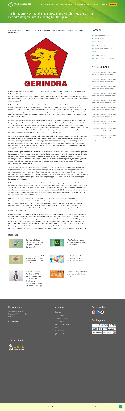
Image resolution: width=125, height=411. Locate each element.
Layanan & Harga (61, 318)
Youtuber (98, 52)
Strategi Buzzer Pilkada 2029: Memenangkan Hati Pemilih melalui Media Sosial (76, 259)
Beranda (58, 312)
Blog (10, 30)
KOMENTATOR (92, 4)
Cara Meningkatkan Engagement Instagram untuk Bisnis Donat (104, 108)
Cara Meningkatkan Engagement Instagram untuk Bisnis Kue (104, 122)
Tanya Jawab (59, 321)
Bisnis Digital (99, 38)
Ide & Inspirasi (100, 45)
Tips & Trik (99, 42)
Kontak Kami (59, 331)
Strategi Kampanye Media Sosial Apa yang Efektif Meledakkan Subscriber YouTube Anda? (35, 259)
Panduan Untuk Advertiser (66, 334)
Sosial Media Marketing (103, 48)
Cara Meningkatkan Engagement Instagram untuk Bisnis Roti (104, 115)
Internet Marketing (102, 35)
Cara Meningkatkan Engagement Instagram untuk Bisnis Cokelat (104, 94)
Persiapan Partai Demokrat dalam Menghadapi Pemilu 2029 (77, 274)
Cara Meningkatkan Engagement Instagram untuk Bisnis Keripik (104, 87)
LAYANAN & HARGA (64, 4)
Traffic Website (100, 55)
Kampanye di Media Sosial (104, 58)
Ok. (121, 407)
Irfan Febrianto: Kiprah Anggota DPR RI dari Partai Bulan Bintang (77, 242)
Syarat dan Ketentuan (63, 324)
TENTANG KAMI (47, 4)
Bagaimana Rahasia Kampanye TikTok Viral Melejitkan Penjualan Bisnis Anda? (34, 243)
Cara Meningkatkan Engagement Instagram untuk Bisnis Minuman (104, 129)
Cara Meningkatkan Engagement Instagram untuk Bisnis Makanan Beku (104, 137)
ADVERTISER (80, 4)
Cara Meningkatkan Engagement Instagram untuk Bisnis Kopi (104, 73)
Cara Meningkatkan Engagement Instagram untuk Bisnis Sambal (104, 80)
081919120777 (15, 321)
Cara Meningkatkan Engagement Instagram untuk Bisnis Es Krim (104, 101)
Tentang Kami (60, 315)
